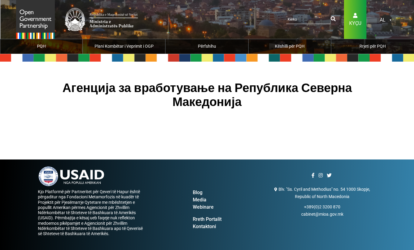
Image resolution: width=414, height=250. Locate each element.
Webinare (203, 207)
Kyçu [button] (355, 23)
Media (199, 200)
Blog (197, 192)
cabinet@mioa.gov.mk (322, 214)
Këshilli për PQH (290, 46)
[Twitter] (330, 176)
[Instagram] (321, 176)
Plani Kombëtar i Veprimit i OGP (124, 46)
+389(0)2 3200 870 (322, 206)
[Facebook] (314, 176)
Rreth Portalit (207, 219)
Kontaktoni (204, 226)
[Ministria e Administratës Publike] (35, 19)
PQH (41, 46)
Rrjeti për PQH (372, 46)
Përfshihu (207, 46)
